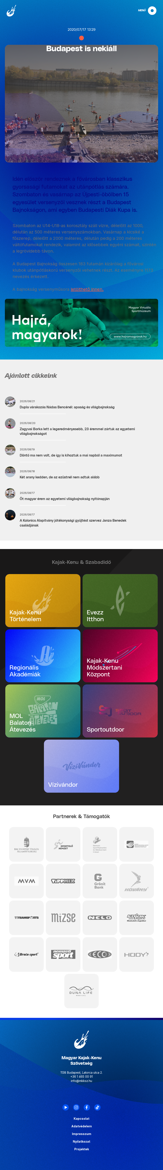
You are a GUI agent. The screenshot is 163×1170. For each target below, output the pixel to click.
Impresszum (81, 1134)
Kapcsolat (81, 1118)
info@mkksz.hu (81, 1081)
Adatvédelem (81, 1126)
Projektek (81, 1149)
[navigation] (143, 10)
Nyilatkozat (81, 1141)
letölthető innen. (87, 289)
